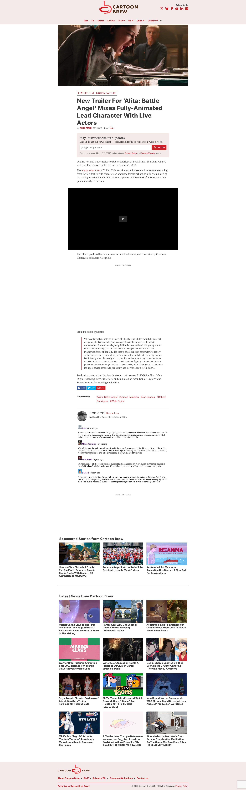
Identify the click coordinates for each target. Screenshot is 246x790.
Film (86, 21)
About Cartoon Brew (69, 778)
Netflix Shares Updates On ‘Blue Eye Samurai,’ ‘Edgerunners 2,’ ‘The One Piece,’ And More (164, 666)
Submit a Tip (99, 778)
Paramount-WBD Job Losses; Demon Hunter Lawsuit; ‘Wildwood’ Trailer (120, 627)
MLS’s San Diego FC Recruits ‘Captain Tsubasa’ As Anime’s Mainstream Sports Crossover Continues (76, 740)
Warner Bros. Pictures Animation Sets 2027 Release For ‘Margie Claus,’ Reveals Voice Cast (78, 666)
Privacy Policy (131, 153)
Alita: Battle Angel (107, 397)
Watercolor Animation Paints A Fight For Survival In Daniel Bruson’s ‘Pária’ (121, 666)
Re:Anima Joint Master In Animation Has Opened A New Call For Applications (166, 570)
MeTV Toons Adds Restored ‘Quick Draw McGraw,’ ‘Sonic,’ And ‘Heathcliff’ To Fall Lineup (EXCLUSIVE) (123, 702)
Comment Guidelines (121, 778)
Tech (120, 21)
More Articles (112, 413)
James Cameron (130, 397)
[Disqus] (123, 456)
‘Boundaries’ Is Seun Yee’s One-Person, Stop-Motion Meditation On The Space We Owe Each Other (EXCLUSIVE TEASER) (166, 740)
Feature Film (86, 93)
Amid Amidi (85, 128)
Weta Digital (117, 401)
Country (152, 21)
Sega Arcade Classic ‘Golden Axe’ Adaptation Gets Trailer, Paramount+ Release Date (79, 701)
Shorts (101, 21)
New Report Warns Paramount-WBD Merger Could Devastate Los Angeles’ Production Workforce (166, 701)
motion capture (106, 93)
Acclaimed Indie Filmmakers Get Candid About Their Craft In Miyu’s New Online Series (166, 627)
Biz (129, 21)
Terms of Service (148, 153)
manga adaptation (90, 170)
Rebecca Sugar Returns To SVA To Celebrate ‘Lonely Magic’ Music (123, 569)
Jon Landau (148, 397)
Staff (86, 778)
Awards (111, 21)
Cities (139, 21)
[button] (123, 219)
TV (92, 21)
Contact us (142, 778)
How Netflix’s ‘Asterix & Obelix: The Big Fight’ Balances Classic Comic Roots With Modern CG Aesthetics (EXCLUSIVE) (77, 571)
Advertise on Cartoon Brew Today (74, 786)
